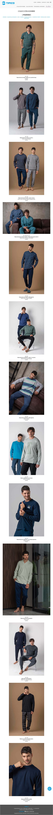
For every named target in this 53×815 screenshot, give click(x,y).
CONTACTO (44, 2)
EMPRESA (39, 2)
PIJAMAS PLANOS (28, 17)
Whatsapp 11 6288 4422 (27, 808)
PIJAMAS (22, 17)
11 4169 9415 (36, 808)
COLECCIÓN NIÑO (29, 6)
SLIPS (18, 17)
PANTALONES (43, 17)
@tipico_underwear (30, 811)
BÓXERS (4, 17)
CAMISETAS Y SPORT (36, 17)
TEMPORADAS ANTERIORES (39, 6)
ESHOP (48, 2)
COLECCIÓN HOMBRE (21, 6)
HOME (35, 2)
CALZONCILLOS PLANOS (11, 17)
